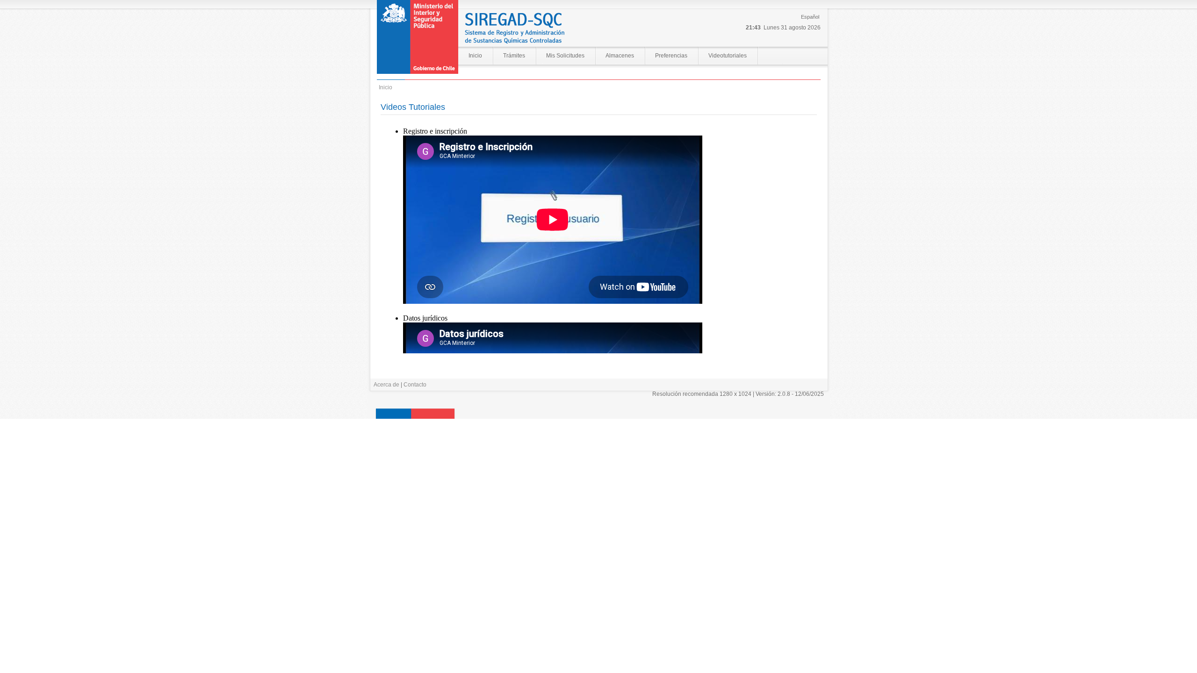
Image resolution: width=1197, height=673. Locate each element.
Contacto (415, 384)
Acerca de (386, 384)
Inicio (475, 55)
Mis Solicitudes (565, 55)
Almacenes (620, 55)
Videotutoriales (727, 55)
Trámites (514, 55)
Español (810, 17)
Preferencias (671, 55)
